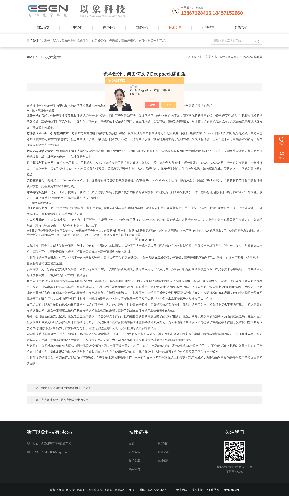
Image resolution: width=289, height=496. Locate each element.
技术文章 (175, 27)
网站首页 (43, 27)
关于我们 (76, 27)
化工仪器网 (212, 489)
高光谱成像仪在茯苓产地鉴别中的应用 (64, 399)
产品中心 (109, 27)
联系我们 (241, 27)
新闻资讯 (163, 452)
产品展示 (134, 452)
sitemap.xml (231, 489)
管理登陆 (181, 489)
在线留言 (208, 27)
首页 (194, 56)
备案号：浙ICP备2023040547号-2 (150, 489)
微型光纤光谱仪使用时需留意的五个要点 (66, 388)
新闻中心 (142, 27)
